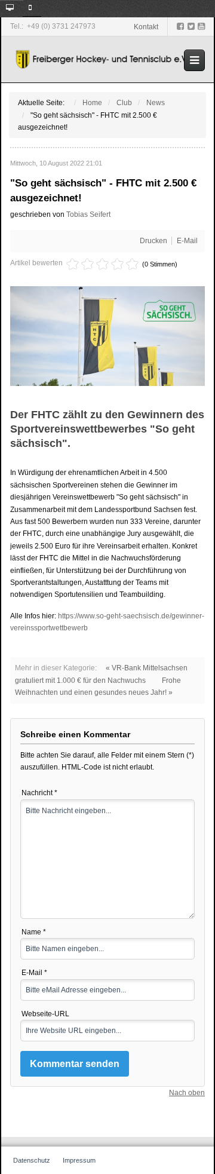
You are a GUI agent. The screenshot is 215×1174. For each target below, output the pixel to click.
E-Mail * (34, 972)
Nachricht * (39, 793)
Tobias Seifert (88, 214)
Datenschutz (31, 1160)
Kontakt (146, 27)
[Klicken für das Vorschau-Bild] (107, 336)
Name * (34, 932)
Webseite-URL (45, 1014)
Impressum (79, 1160)
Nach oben (187, 1093)
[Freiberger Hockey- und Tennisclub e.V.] (103, 59)
